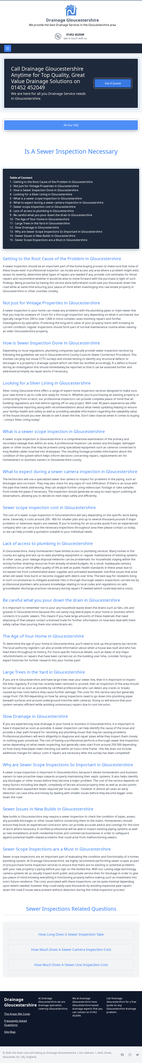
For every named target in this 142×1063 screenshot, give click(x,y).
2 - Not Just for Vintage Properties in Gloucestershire (44, 186)
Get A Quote (113, 83)
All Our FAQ (71, 125)
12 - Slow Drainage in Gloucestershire (34, 227)
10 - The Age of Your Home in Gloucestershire (39, 219)
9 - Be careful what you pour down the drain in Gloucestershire (51, 215)
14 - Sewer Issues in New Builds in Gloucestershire (42, 236)
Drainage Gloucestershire (72, 20)
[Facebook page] (122, 1054)
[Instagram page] (130, 1054)
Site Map (10, 1032)
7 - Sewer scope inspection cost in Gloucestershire (43, 207)
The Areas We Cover (17, 1014)
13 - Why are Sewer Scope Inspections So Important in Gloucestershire (56, 232)
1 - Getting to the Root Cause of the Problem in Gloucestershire (51, 182)
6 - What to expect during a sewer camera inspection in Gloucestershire (56, 202)
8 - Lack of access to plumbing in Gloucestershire (42, 211)
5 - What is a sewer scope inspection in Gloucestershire (46, 198)
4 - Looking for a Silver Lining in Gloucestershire (41, 194)
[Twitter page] (137, 1054)
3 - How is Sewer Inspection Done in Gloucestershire (44, 190)
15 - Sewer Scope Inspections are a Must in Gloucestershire (48, 240)
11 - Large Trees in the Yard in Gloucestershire (40, 223)
